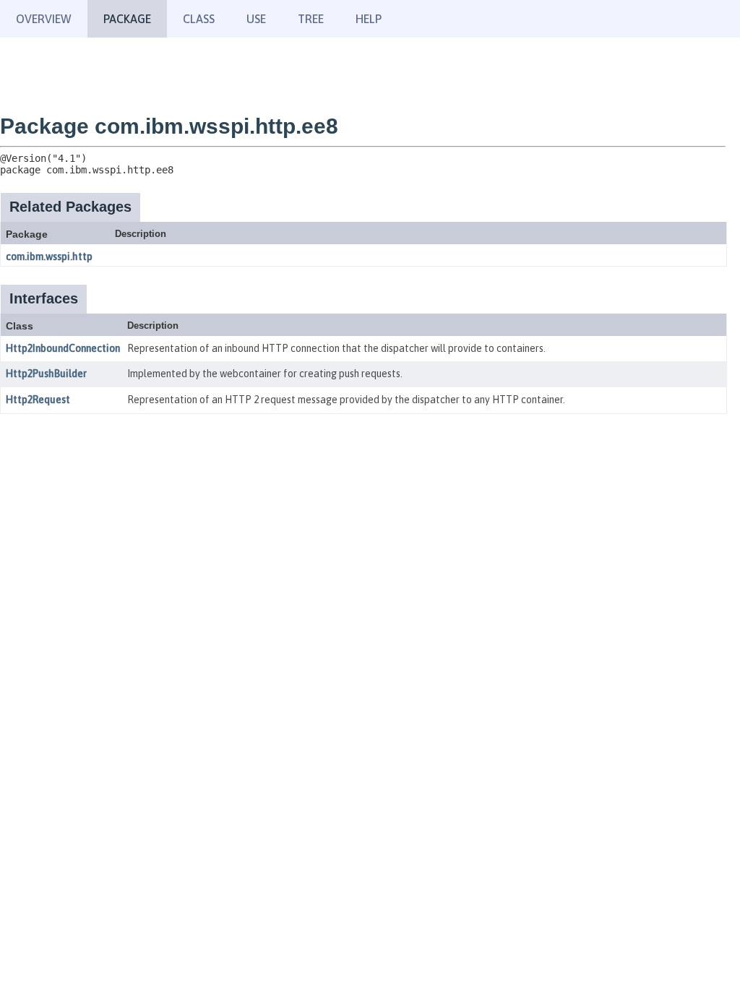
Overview (44, 18)
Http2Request (38, 399)
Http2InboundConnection (63, 348)
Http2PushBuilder (46, 373)
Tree (311, 18)
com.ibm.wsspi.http (49, 256)
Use (256, 18)
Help (369, 18)
